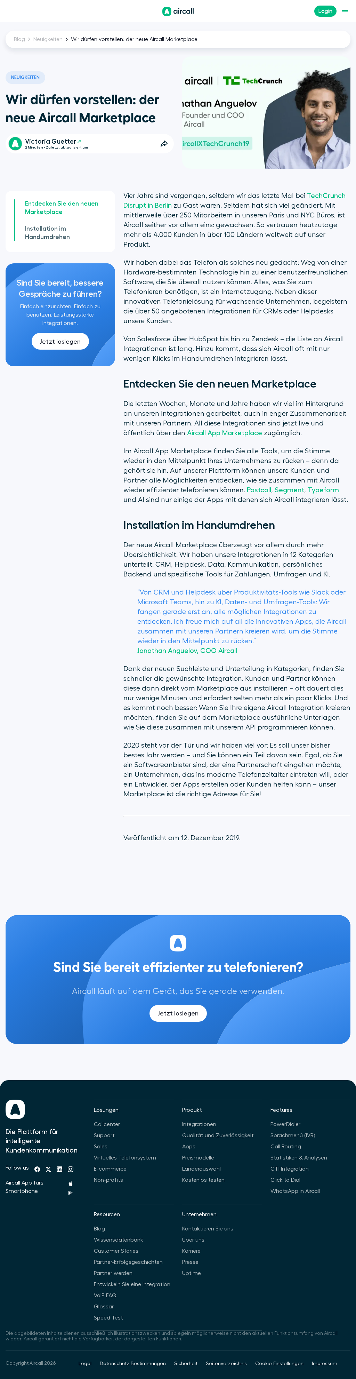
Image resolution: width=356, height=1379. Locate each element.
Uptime (191, 1273)
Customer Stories (116, 1251)
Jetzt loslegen (60, 341)
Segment (289, 490)
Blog (19, 39)
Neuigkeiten (48, 39)
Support (104, 1135)
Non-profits (108, 1180)
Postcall (259, 490)
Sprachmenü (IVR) (292, 1135)
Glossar (104, 1306)
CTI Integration (289, 1169)
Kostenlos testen (203, 1180)
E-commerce (110, 1169)
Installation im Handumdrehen (47, 232)
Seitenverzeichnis (226, 1363)
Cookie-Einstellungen (279, 1363)
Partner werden (113, 1273)
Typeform (323, 490)
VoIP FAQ (105, 1295)
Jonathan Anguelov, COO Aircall (187, 650)
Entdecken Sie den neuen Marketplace (61, 207)
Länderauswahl (201, 1169)
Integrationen (199, 1124)
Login (325, 11)
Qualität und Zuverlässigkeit (218, 1135)
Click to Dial (285, 1180)
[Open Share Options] (164, 144)
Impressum (324, 1363)
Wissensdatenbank (118, 1240)
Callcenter (107, 1124)
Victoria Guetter (50, 141)
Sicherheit (185, 1363)
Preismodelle (198, 1158)
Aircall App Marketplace (224, 433)
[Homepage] (178, 11)
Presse (190, 1262)
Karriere (191, 1251)
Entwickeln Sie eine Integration (132, 1284)
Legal (85, 1363)
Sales (100, 1146)
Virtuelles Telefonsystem (125, 1158)
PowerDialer (285, 1124)
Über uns (193, 1240)
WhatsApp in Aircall (295, 1191)
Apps (188, 1146)
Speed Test (108, 1318)
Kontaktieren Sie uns (207, 1228)
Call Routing (285, 1146)
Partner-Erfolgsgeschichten (128, 1262)
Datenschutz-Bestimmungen (133, 1363)
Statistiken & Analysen (298, 1158)
